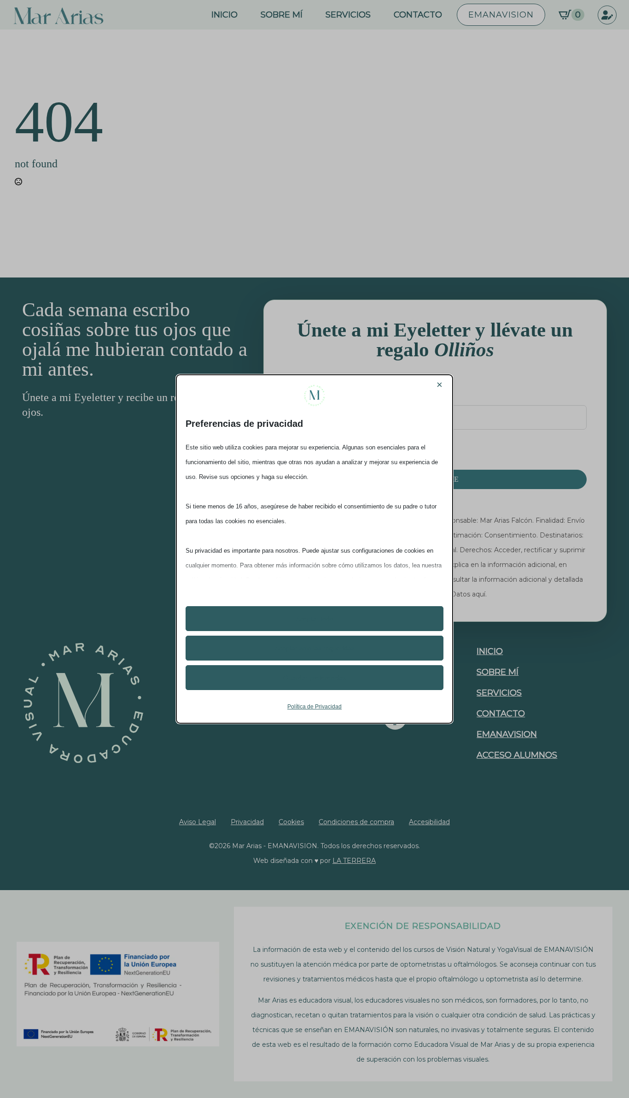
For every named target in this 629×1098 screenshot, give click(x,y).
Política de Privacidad (314, 706)
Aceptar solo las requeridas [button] (315, 648)
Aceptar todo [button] (314, 618)
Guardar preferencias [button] (314, 677)
